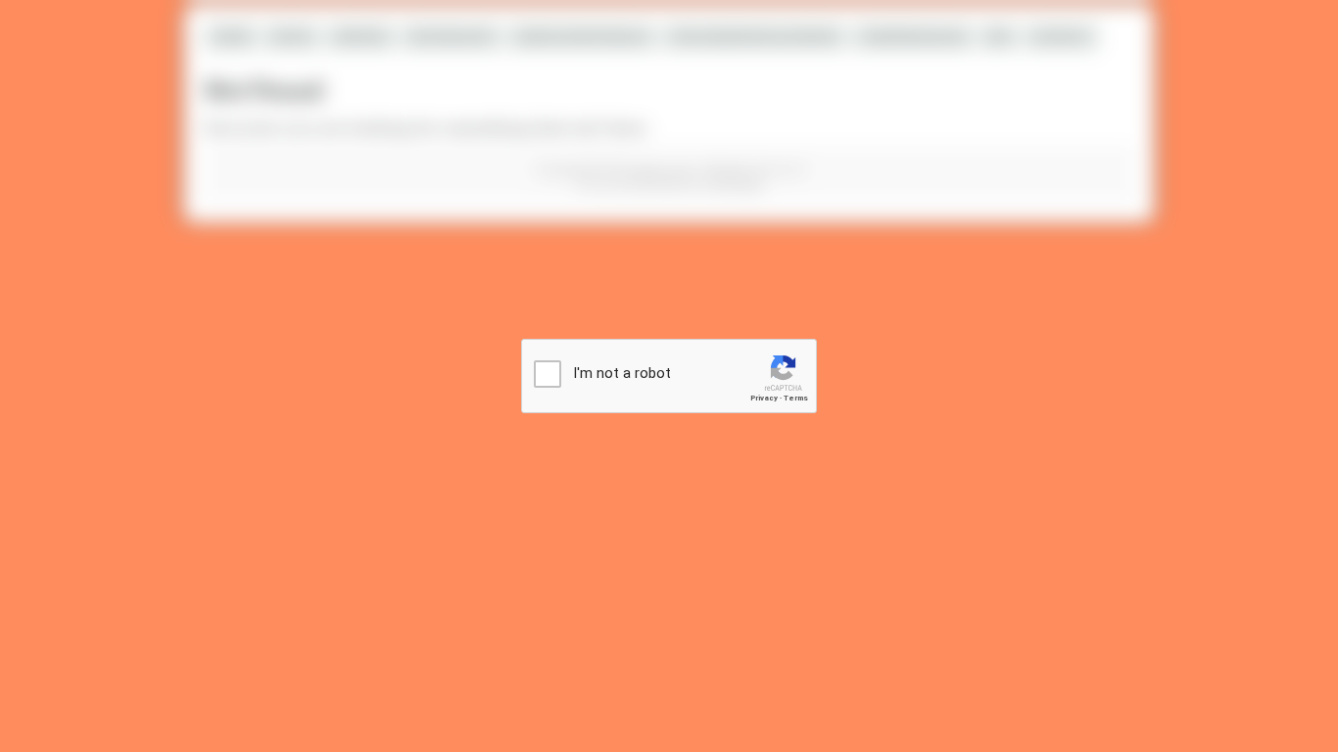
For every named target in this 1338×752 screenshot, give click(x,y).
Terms (796, 398)
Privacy (764, 398)
